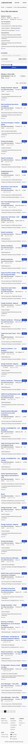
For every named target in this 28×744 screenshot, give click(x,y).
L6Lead (24, 640)
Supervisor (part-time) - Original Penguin (9, 289)
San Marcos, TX (19, 577)
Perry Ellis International (7, 89)
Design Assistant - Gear (9, 507)
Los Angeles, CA (19, 352)
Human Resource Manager (10, 558)
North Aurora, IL (19, 337)
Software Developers (6, 147)
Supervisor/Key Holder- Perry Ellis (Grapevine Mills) (10, 273)
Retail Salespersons (5, 23)
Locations (12, 723)
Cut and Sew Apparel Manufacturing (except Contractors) (11, 37)
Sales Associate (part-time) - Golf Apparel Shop (10, 444)
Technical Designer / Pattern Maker (10, 123)
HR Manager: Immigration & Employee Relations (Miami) (10, 637)
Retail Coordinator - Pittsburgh (11, 320)
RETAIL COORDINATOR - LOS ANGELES (10, 429)
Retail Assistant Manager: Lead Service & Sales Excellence (9, 413)
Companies (9, 7)
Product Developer (7, 141)
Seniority (12, 729)
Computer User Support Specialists (9, 673)
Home (2, 7)
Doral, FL (3, 17)
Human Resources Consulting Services (10, 600)
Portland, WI (18, 607)
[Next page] (14, 711)
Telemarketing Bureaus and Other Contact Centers (12, 404)
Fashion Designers (5, 547)
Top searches (4, 723)
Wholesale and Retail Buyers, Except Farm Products (13, 483)
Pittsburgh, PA (19, 234)
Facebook (14, 739)
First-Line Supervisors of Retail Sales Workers (11, 26)
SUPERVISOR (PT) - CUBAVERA (7, 172)
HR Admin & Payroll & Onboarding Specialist (8, 589)
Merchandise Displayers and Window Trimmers (11, 112)
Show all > (7, 78)
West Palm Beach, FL (20, 205)
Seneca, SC (18, 592)
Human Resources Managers (7, 564)
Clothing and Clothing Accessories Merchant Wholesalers (11, 43)
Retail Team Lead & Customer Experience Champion (10, 574)
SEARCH (14, 67)
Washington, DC (19, 261)
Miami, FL (9, 17)
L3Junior (5, 367)
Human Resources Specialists (8, 30)
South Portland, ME (20, 365)
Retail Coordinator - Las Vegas (11, 652)
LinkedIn (14, 736)
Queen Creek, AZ (19, 220)
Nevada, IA (18, 462)
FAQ (20, 725)
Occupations (13, 725)
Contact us (22, 723)
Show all (19, 19)
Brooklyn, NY (18, 685)
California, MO (19, 431)
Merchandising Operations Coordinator (9, 105)
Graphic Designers (5, 28)
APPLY (24, 87)
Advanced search (6, 64)
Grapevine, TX (19, 276)
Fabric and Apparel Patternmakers (9, 131)
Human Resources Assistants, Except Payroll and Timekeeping (12, 597)
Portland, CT (18, 305)
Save (23, 76)
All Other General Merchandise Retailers (10, 197)
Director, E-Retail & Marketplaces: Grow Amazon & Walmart (10, 623)
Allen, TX (16, 17)
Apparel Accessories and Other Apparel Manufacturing (13, 46)
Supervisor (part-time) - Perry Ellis (11, 334)
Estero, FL (18, 416)
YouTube (14, 734)
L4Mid (24, 175)
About (20, 720)
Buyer (3, 494)
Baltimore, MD (19, 160)
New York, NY (5, 19)
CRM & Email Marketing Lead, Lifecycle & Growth (10, 395)
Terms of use (4, 734)
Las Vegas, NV (19, 247)
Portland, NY (13, 19)
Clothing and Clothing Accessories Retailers (11, 34)
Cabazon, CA (18, 447)
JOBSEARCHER (6, 3)
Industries (12, 727)
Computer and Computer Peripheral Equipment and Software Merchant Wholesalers (12, 676)
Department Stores (5, 40)
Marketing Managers (15, 28)
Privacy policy (4, 736)
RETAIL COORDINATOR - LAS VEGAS (10, 459)
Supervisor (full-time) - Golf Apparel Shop (10, 218)
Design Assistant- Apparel (9, 87)
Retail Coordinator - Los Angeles (9, 349)
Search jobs (4, 720)
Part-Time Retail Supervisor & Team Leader (10, 202)
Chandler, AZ (18, 699)
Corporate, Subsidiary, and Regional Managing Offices (13, 566)
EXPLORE (17, 2)
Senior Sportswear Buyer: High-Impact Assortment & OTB (9, 475)
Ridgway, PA (18, 509)
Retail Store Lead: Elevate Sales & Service (9, 187)
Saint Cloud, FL (19, 291)
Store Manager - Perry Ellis (10, 684)
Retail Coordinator (7, 158)
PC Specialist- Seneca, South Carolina (10, 666)
